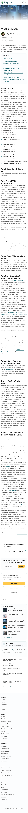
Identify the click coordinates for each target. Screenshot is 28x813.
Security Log (4, 719)
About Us (3, 783)
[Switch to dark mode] (22, 2)
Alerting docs (4, 753)
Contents (6, 56)
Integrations (4, 746)
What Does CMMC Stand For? (12, 61)
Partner (3, 802)
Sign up (21, 566)
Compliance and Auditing (7, 728)
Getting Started (5, 751)
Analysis (3, 731)
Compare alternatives (6, 768)
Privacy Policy (4, 789)
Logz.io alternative (5, 778)
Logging (3, 699)
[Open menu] (25, 2)
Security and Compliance (7, 794)
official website (10, 369)
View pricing (14, 583)
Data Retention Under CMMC (11, 77)
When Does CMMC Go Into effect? (13, 66)
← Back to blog (5, 25)
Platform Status (5, 758)
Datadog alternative (6, 770)
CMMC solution (12, 490)
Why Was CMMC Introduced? (11, 63)
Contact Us (4, 799)
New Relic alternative (6, 775)
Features (3, 707)
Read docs (14, 592)
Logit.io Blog (4, 761)
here (17, 504)
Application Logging (6, 721)
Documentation (5, 748)
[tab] (8, 649)
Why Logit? (4, 792)
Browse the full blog (8, 686)
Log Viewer (4, 738)
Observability (4, 704)
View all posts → (7, 637)
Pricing (3, 709)
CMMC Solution (5, 733)
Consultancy (4, 797)
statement (7, 466)
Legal (2, 787)
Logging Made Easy (6, 724)
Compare (3, 766)
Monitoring (4, 716)
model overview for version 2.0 (17, 280)
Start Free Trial (14, 588)
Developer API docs (6, 756)
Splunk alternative (5, 773)
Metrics (3, 702)
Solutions (3, 714)
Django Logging (5, 726)
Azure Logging (4, 736)
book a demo (23, 504)
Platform (3, 697)
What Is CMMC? (8, 59)
